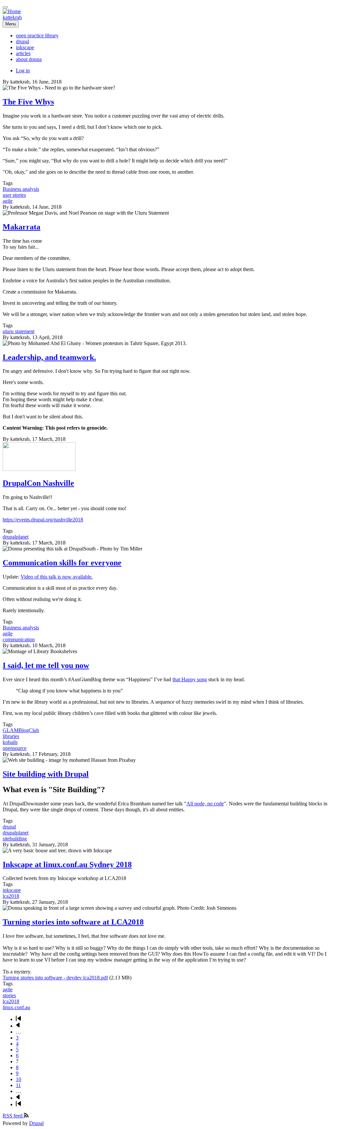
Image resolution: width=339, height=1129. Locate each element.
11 (18, 1085)
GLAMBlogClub (21, 730)
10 (18, 1079)
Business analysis (21, 189)
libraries (11, 736)
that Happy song (189, 679)
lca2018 (11, 896)
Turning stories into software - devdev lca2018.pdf (55, 977)
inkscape (12, 890)
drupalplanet (15, 537)
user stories (14, 195)
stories (9, 995)
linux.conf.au (16, 1007)
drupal (9, 826)
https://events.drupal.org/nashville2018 (43, 519)
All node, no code (205, 803)
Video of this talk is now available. (57, 577)
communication (19, 639)
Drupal (36, 1123)
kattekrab (12, 17)
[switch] (5, 7)
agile (8, 201)
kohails (10, 742)
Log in (23, 70)
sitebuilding (15, 838)
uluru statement (18, 331)
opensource (14, 748)
